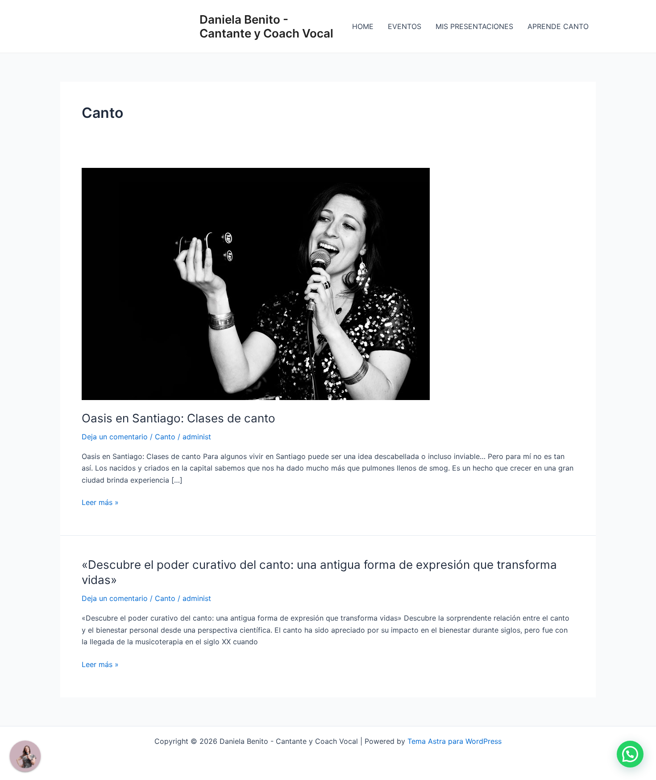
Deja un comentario (115, 436)
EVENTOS (404, 26)
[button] (630, 754)
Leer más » (100, 501)
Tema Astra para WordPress (454, 741)
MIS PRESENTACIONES (474, 26)
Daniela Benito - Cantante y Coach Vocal (266, 26)
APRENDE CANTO (558, 26)
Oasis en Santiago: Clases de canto (178, 418)
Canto (165, 436)
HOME (363, 26)
